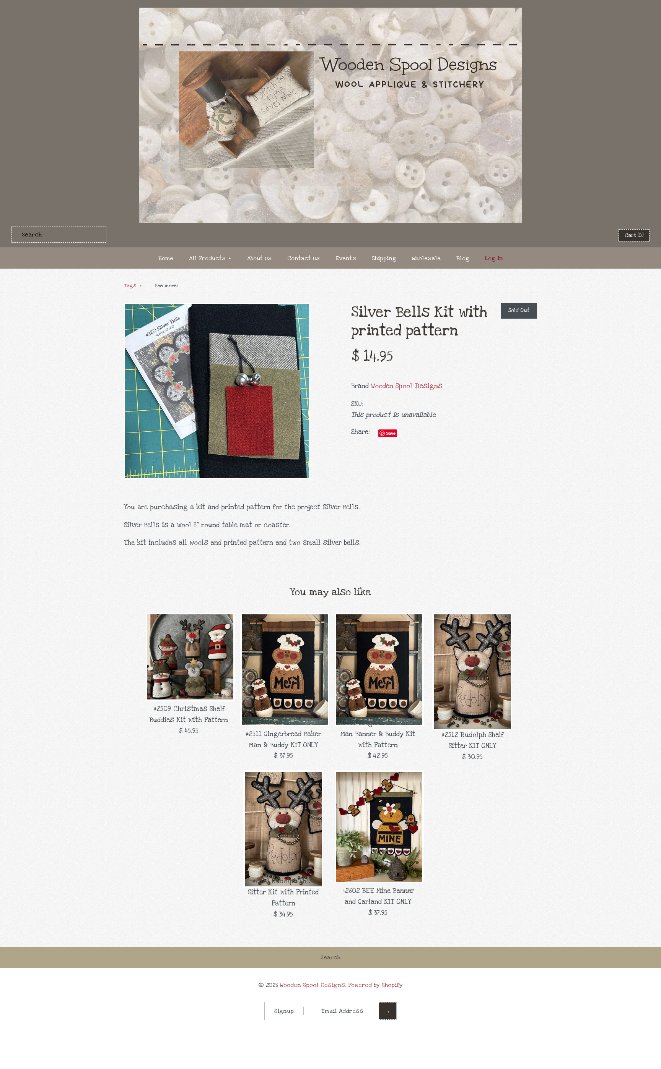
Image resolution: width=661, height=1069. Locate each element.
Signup (284, 1011)
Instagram (596, 235)
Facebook (559, 235)
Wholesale (426, 258)
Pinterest (578, 235)
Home (165, 258)
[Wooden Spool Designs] (330, 12)
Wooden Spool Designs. (313, 985)
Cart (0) (634, 235)
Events (345, 258)
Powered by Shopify (375, 985)
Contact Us (303, 258)
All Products (210, 258)
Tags (133, 285)
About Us (259, 258)
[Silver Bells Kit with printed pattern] (217, 308)
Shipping (384, 258)
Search (330, 957)
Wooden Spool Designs (406, 386)
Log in (494, 258)
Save (391, 433)
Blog (462, 258)
